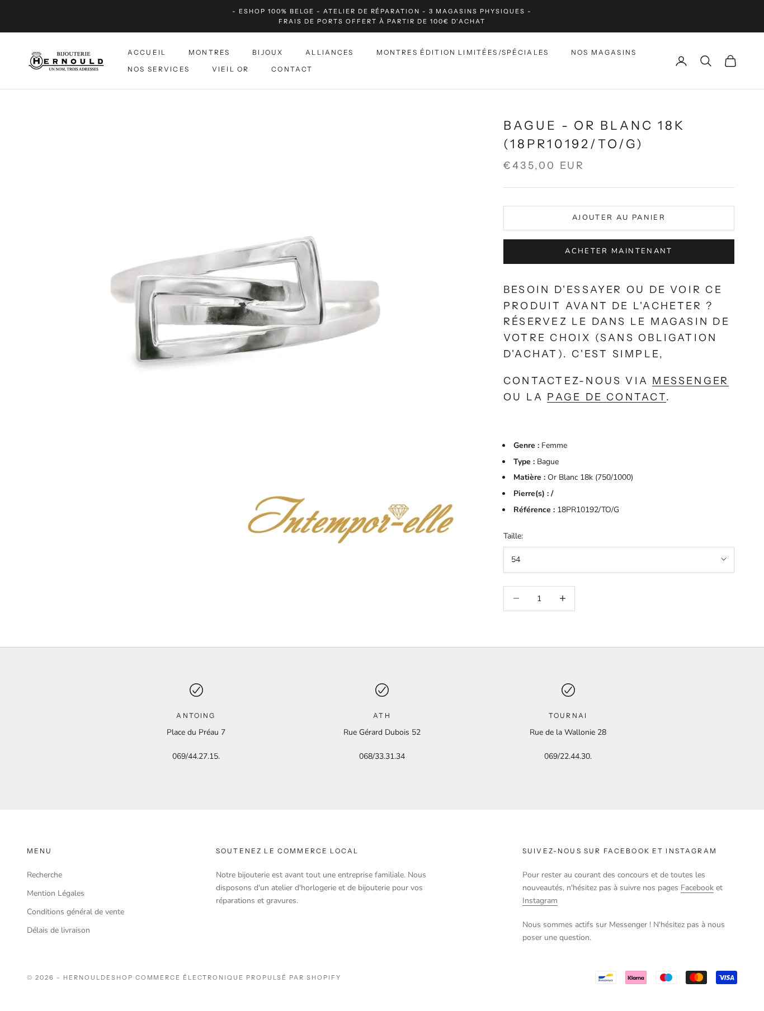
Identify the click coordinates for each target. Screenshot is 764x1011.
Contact (292, 69)
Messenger (690, 380)
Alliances (329, 52)
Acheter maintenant (618, 251)
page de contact (606, 397)
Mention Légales (55, 893)
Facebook (697, 887)
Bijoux (267, 52)
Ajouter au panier (619, 217)
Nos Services (159, 69)
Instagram (540, 900)
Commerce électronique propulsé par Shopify (238, 977)
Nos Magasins (603, 52)
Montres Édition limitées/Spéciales (462, 52)
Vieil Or (230, 69)
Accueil (147, 52)
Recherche (44, 875)
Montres (209, 52)
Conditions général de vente (75, 911)
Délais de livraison (58, 930)
